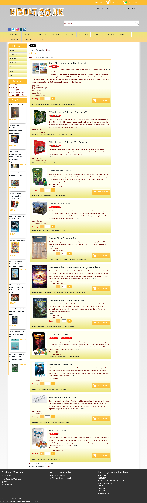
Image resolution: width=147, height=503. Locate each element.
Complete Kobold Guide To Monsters (66, 300)
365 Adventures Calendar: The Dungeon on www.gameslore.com (54, 163)
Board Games (69, 34)
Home (101, 3)
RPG (42, 39)
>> (43, 57)
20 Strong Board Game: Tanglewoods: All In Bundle (17, 196)
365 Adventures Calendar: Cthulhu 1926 (68, 112)
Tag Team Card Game (17, 240)
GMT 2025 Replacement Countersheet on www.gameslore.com (54, 104)
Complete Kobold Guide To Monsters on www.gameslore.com (53, 327)
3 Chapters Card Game (17, 105)
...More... (45, 88)
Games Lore (8, 484)
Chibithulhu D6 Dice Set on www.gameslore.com (48, 196)
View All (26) (49, 57)
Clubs (11, 71)
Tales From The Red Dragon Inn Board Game (16, 175)
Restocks (13, 59)
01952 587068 (103, 478)
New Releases (14, 34)
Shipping (12, 67)
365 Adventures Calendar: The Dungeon (68, 142)
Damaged (111, 34)
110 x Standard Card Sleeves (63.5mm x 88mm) (16, 334)
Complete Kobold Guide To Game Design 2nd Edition (74, 267)
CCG (97, 34)
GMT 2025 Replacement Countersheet (67, 63)
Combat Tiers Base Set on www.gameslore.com (48, 230)
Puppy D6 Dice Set (58, 430)
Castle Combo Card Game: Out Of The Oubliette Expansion (16, 263)
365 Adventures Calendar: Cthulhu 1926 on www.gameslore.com (54, 134)
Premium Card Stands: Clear (63, 397)
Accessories (56, 34)
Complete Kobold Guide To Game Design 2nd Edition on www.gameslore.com (58, 292)
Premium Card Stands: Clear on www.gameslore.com (50, 422)
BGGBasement (9, 482)
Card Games (83, 34)
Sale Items (42, 34)
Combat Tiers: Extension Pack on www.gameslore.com (67, 259)
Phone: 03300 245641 (130, 9)
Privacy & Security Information (62, 478)
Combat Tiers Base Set (60, 203)
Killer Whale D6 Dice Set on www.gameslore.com (49, 389)
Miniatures (14, 39)
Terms (107, 69)
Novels (28, 39)
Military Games (125, 34)
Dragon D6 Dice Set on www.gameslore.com (64, 356)
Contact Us (111, 9)
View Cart (116, 3)
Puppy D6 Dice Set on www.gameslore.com (47, 459)
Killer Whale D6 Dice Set (60, 364)
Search (119, 9)
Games (31, 50)
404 (11, 75)
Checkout (133, 3)
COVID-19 (13, 54)
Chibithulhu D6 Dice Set (60, 170)
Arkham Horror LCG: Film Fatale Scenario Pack (16, 311)
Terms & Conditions (98, 9)
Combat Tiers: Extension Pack (63, 238)
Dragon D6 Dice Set (58, 334)
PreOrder (28, 34)
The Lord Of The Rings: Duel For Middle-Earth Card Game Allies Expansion (16, 157)
